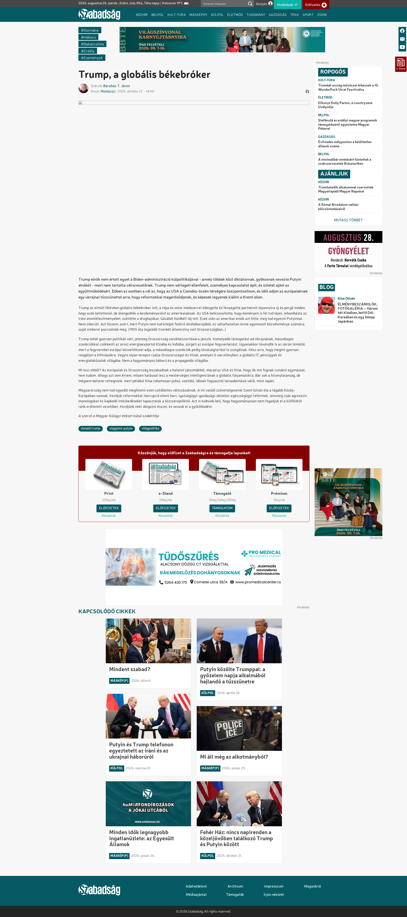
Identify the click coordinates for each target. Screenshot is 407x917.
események (93, 57)
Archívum (235, 886)
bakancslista (94, 43)
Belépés (261, 3)
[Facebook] (402, 31)
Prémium (279, 494)
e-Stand (166, 494)
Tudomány (256, 14)
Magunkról (312, 886)
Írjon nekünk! (274, 895)
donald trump (90, 428)
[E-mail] (402, 39)
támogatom (222, 508)
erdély (89, 50)
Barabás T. (111, 86)
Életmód (235, 14)
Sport (308, 14)
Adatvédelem (196, 886)
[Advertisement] (348, 399)
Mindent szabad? (130, 669)
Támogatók (235, 895)
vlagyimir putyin (120, 428)
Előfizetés (312, 4)
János (125, 86)
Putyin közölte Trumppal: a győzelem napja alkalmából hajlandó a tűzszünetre (233, 676)
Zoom (322, 14)
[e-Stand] (401, 64)
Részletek (109, 516)
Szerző (96, 86)
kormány (91, 30)
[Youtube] (402, 47)
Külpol (217, 14)
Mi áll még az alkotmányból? (234, 757)
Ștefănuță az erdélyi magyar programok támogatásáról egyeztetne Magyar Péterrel (347, 125)
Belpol (157, 14)
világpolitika (150, 428)
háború (90, 37)
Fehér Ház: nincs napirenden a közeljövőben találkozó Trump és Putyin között (236, 839)
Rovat (95, 91)
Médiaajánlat (196, 895)
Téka (294, 14)
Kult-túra (176, 14)
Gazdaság (278, 14)
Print (108, 494)
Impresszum (273, 886)
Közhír (142, 14)
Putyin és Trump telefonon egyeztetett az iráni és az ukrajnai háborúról (141, 751)
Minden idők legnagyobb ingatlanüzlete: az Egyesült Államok (141, 839)
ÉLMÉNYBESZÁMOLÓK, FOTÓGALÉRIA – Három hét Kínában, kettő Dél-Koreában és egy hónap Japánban (358, 313)
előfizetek (109, 508)
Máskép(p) (198, 14)
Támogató (222, 494)
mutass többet (348, 220)
